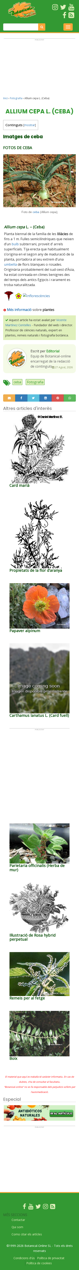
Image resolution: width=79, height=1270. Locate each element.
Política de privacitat (50, 1258)
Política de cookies (39, 1263)
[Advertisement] (39, 69)
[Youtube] (30, 1207)
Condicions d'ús (24, 1258)
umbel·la (10, 264)
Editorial (52, 351)
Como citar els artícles (27, 1234)
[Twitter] (38, 1207)
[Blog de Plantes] (52, 1207)
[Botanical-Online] (22, 10)
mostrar (29, 125)
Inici (5, 98)
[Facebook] (24, 1207)
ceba (36, 212)
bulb (15, 244)
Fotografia (16, 98)
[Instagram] (45, 1207)
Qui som (17, 1227)
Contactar (18, 1220)
